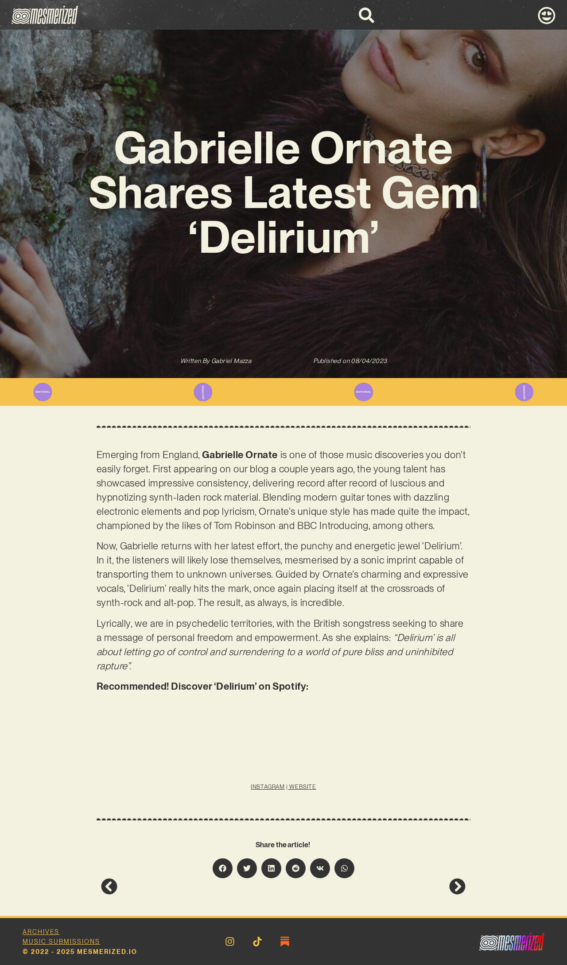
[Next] (375, 886)
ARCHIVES (41, 931)
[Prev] (192, 886)
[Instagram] (230, 941)
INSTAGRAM (267, 787)
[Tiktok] (257, 941)
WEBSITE (302, 787)
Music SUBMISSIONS (61, 941)
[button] (223, 868)
